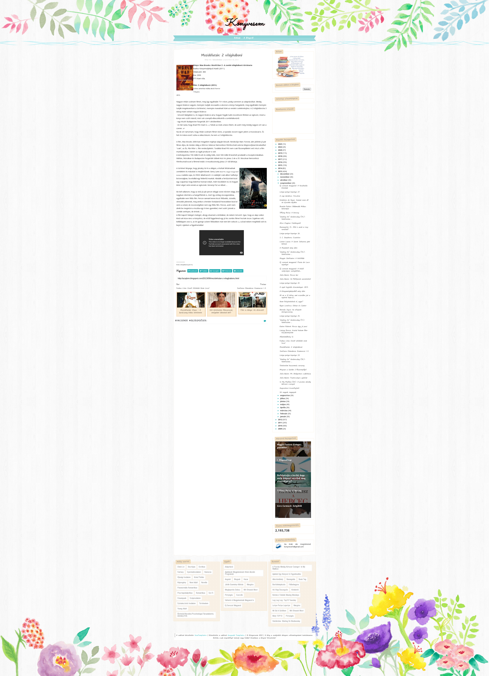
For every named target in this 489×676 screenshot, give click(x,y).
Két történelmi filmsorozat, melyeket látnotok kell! (221, 311)
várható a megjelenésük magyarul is (239, 600)
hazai (246, 579)
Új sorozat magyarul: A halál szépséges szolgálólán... (292, 269)
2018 (280, 156)
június (283, 401)
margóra (250, 584)
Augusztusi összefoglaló (289, 388)
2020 (280, 150)
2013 (280, 171)
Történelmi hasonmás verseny (292, 365)
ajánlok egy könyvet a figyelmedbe (286, 574)
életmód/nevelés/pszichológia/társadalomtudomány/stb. (195, 615)
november (285, 177)
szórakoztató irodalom (186, 603)
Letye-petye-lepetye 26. (290, 233)
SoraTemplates (200, 635)
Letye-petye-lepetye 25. (290, 283)
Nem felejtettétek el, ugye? (291, 301)
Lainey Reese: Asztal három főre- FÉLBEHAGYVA (294, 331)
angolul (228, 579)
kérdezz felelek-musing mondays (285, 595)
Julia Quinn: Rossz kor (289, 275)
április (283, 407)
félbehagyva (294, 584)
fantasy (180, 572)
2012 (280, 419)
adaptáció (229, 567)
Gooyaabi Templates (236, 635)
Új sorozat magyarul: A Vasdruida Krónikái (293, 186)
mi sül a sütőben (279, 610)
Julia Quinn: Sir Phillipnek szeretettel (295, 279)
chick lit (180, 567)
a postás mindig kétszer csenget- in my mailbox (288, 568)
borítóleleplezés (278, 584)
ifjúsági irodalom (184, 577)
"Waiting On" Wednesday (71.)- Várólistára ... (292, 321)
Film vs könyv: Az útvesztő (252, 310)
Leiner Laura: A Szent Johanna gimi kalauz (295, 242)
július (283, 398)
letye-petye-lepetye (281, 605)
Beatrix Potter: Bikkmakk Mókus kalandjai (293, 207)
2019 (280, 153)
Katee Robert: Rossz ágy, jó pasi (293, 326)
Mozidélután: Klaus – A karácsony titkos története (190, 311)
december (285, 174)
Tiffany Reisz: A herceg (289, 212)
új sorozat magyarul (233, 605)
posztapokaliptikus (185, 593)
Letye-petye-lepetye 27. (290, 192)
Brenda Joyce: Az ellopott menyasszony (290, 311)
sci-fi (211, 593)
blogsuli (237, 579)
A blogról (248, 38)
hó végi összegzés (280, 590)
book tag (302, 579)
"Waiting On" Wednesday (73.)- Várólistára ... (292, 218)
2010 (280, 425)
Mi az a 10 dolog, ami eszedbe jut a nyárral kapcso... (295, 296)
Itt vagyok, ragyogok (288, 392)
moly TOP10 (277, 616)
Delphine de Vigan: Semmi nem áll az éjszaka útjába (294, 201)
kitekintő (295, 590)
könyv (187, 115)
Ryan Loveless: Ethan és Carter (293, 305)
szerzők (239, 595)
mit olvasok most (251, 590)
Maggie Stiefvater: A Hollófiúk (292, 258)
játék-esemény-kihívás (234, 584)
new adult (193, 582)
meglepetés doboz (232, 590)
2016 (280, 162)
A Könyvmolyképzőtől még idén (292, 291)
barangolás (291, 579)
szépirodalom (195, 598)
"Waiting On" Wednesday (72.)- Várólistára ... (292, 253)
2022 (280, 147)
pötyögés (229, 595)
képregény (181, 582)
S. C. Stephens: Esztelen (290, 237)
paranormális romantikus (187, 587)
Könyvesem (244, 23)
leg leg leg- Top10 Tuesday (284, 600)
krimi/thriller (199, 577)
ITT (194, 78)
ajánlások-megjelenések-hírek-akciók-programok (240, 573)
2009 (280, 429)
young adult (182, 608)
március (284, 410)
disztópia (191, 567)
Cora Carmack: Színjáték (289, 506)
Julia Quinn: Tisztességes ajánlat (293, 378)
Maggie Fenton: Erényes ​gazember (289, 446)
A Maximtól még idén (288, 248)
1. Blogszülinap (284, 460)
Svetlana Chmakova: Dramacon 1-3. (294, 351)
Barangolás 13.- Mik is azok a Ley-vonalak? (294, 228)
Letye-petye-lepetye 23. (290, 355)
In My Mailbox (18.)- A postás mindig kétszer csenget (295, 383)
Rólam (237, 38)
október (284, 180)
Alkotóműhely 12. (287, 336)
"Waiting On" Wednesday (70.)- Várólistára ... (292, 360)
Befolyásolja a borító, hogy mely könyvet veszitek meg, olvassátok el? (291, 478)
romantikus (200, 593)
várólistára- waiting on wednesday (286, 621)
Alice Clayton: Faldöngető (290, 223)
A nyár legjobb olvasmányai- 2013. (294, 287)
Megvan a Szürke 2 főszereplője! (293, 369)
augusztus (285, 395)
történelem (203, 603)
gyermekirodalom (194, 572)
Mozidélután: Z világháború (291, 347)
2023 (280, 144)
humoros (207, 572)
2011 (280, 422)
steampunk (181, 598)
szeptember (286, 183)
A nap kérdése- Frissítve (290, 196)
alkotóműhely (277, 579)
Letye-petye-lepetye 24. (290, 316)
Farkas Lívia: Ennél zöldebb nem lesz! (293, 342)
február (284, 413)
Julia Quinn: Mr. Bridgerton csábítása (295, 373)
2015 (280, 165)
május (283, 404)
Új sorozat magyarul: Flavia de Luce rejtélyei (295, 263)
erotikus (202, 567)
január (283, 416)
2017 (280, 159)
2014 (280, 168)
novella (204, 582)
